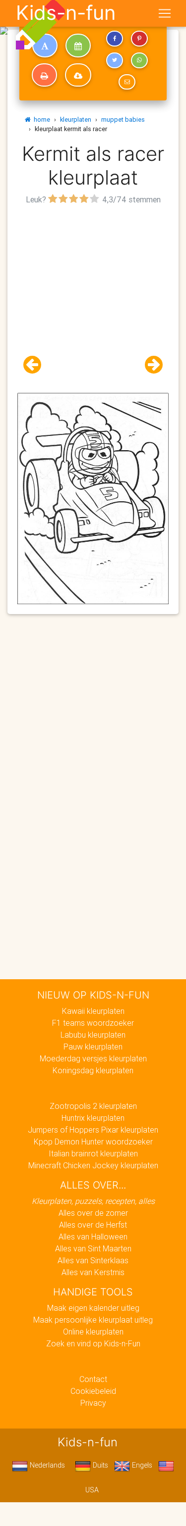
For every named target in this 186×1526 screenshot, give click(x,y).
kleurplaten (75, 119)
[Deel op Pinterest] (139, 39)
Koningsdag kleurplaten (93, 1070)
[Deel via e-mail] (127, 82)
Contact (93, 1379)
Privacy (93, 1403)
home (40, 119)
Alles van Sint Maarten (93, 1248)
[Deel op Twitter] (114, 60)
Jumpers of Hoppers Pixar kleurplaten (93, 1130)
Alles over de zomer (93, 1213)
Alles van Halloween (93, 1236)
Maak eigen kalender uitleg (93, 1308)
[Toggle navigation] (164, 13)
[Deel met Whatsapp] (139, 60)
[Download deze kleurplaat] (78, 75)
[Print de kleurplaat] (44, 75)
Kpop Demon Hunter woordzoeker (93, 1141)
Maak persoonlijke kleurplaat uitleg (93, 1320)
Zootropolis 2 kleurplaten (93, 1106)
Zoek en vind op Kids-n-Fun (93, 1343)
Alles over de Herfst (93, 1225)
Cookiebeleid (93, 1391)
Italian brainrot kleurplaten (93, 1153)
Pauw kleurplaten (93, 1046)
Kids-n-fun (66, 13)
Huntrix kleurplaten (93, 1118)
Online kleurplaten (93, 1331)
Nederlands (46, 1465)
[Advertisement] (93, 300)
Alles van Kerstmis (93, 1272)
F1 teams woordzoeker (93, 1023)
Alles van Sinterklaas (93, 1260)
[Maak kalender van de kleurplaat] (78, 45)
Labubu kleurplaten (93, 1035)
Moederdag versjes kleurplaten (93, 1058)
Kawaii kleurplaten (93, 1011)
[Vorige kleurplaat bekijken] (36, 365)
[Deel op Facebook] (114, 39)
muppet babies (123, 119)
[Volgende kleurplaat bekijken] (150, 365)
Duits (99, 1465)
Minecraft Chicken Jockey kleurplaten (93, 1165)
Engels (141, 1465)
